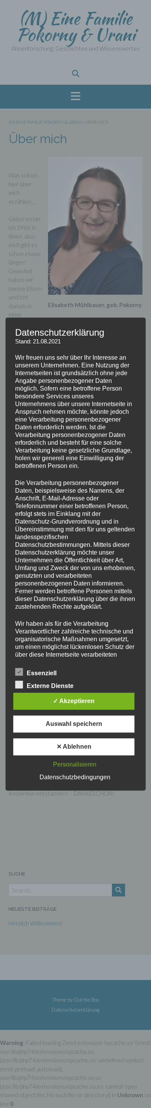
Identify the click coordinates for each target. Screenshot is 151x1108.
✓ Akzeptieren (73, 701)
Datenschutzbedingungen (74, 777)
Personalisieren (74, 764)
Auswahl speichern (74, 723)
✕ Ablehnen (74, 746)
